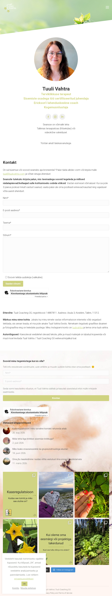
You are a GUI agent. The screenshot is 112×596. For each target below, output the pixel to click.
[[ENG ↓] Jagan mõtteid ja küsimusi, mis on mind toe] (56, 542)
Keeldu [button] (15, 588)
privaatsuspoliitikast (23, 578)
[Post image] (6, 430)
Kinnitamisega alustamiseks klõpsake (29, 293)
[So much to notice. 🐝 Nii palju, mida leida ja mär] (92, 495)
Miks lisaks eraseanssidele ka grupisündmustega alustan (40, 449)
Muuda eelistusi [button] (28, 588)
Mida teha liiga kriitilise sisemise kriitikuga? (33, 439)
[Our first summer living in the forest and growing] (92, 542)
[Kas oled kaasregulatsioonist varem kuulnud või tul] (20, 495)
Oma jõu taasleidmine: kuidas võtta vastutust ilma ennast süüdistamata (47, 459)
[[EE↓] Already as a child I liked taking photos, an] (20, 542)
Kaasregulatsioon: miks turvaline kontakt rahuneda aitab (39, 428)
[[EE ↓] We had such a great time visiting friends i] (56, 495)
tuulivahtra (77, 327)
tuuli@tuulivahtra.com (14, 173)
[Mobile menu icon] (107, 7)
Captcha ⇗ (41, 296)
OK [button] (24, 584)
